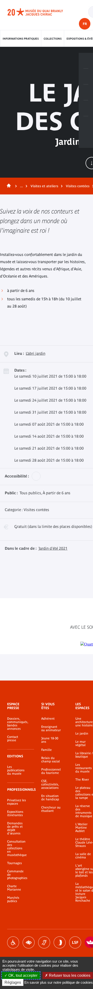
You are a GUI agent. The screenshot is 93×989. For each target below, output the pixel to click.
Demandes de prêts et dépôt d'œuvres (15, 828)
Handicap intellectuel (60, 942)
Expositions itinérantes (15, 813)
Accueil (7, 186)
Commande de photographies (17, 875)
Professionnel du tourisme (51, 771)
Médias (86, 108)
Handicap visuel (29, 942)
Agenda (86, 92)
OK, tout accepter (22, 975)
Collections (53, 38)
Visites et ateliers (44, 186)
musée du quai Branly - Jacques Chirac (40, 12)
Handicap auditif (44, 942)
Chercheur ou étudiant (51, 809)
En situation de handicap (50, 797)
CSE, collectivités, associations (50, 784)
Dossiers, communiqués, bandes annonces (17, 723)
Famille (46, 750)
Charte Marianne (14, 888)
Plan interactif (86, 124)
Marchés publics (13, 899)
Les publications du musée (16, 770)
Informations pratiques (21, 38)
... (21, 186)
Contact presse (12, 738)
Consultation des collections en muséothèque (17, 848)
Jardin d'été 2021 (52, 548)
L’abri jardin (35, 353)
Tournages (14, 863)
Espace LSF (75, 942)
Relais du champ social (50, 759)
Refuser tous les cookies (69, 975)
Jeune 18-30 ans (49, 740)
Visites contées (77, 186)
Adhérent (48, 718)
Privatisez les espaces (16, 802)
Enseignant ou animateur (51, 728)
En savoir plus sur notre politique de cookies (58, 982)
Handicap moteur (13, 942)
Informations (86, 76)
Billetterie (86, 61)
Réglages (13, 982)
